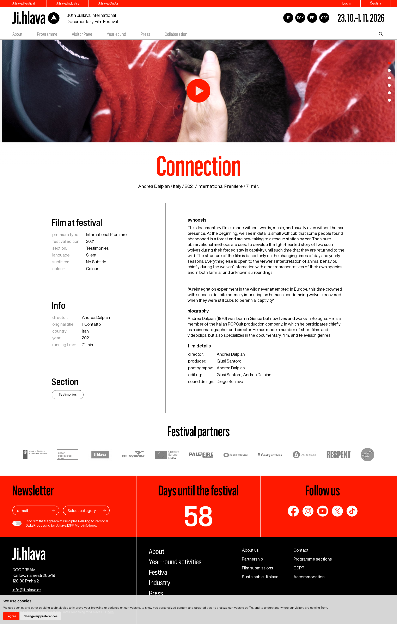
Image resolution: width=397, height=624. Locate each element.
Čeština (375, 3)
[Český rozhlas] (270, 455)
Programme (47, 34)
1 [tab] (389, 63)
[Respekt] (338, 455)
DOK (300, 18)
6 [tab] (389, 100)
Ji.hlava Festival (23, 3)
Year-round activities (175, 561)
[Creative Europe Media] (167, 455)
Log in (346, 3)
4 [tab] (389, 85)
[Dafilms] (367, 455)
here (92, 525)
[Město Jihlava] (100, 455)
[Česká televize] (236, 455)
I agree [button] (11, 616)
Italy (177, 186)
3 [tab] (389, 77)
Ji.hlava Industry (67, 3)
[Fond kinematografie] (67, 455)
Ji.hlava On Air (108, 3)
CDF (324, 18)
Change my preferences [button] (40, 616)
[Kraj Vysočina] (133, 455)
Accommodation (309, 577)
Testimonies (97, 248)
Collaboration (176, 34)
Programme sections (312, 559)
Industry (159, 582)
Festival (159, 572)
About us (250, 550)
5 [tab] (389, 92)
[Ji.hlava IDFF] (36, 17)
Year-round (116, 34)
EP (312, 18)
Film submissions (257, 568)
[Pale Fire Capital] (201, 455)
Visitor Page (82, 34)
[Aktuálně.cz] (304, 455)
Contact (301, 550)
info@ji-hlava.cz (26, 590)
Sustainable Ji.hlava (260, 577)
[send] (53, 510)
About (17, 34)
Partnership (252, 559)
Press (145, 34)
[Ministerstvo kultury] (35, 455)
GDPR (298, 568)
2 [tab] (389, 70)
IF (288, 18)
